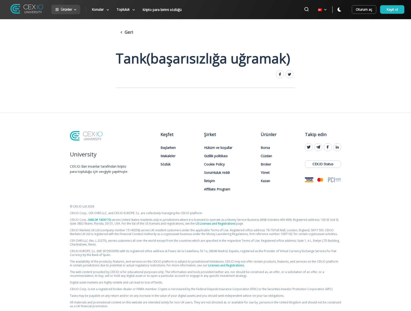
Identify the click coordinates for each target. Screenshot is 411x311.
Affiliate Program (217, 189)
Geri (128, 32)
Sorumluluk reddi (217, 172)
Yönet (265, 172)
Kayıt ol (392, 9)
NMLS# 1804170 (99, 220)
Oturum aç (364, 9)
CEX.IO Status (323, 164)
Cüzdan (266, 156)
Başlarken (168, 147)
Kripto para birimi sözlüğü (162, 9)
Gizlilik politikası (216, 156)
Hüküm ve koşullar (218, 147)
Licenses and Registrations (226, 265)
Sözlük (166, 164)
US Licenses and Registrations (215, 223)
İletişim (209, 181)
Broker (266, 164)
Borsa (265, 147)
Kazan (265, 181)
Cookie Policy (214, 164)
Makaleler (168, 156)
